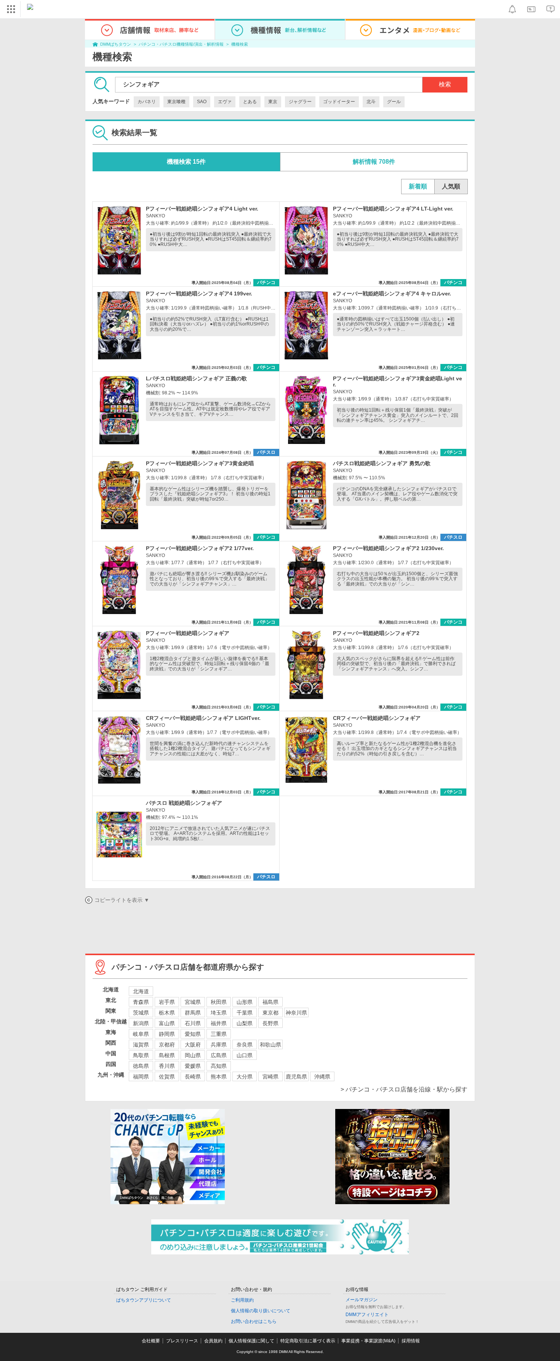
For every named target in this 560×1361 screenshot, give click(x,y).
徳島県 (141, 1066)
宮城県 (193, 1002)
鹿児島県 (296, 1077)
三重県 (219, 1034)
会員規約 (213, 1340)
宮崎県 (270, 1077)
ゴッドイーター (339, 101)
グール (394, 101)
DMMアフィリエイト (367, 1314)
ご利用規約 (242, 1300)
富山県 (167, 1023)
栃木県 (167, 1013)
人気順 (451, 186)
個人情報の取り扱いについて (260, 1310)
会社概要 (151, 1340)
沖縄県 (322, 1077)
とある (250, 101)
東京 (272, 101)
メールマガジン (362, 1299)
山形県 (245, 1002)
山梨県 (245, 1023)
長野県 (270, 1023)
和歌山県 (270, 1045)
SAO (201, 101)
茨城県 (141, 1013)
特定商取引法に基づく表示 (307, 1340)
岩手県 (167, 1002)
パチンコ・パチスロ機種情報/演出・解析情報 (181, 44)
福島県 (270, 1002)
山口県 (245, 1055)
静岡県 (167, 1034)
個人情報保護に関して (251, 1340)
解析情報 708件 (374, 161)
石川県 (193, 1023)
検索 (445, 84)
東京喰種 (176, 101)
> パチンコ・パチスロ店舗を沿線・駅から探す (404, 1089)
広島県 (219, 1055)
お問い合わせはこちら (254, 1321)
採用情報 (411, 1340)
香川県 (167, 1066)
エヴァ (225, 101)
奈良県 (245, 1045)
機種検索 (239, 44)
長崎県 (193, 1077)
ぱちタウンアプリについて (143, 1300)
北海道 (141, 991)
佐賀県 (167, 1077)
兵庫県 (219, 1045)
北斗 (371, 101)
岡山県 (193, 1055)
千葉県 (245, 1013)
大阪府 (193, 1045)
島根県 (167, 1055)
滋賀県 (141, 1045)
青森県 (141, 1002)
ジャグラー (300, 101)
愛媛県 (193, 1066)
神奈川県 (296, 1013)
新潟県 (141, 1023)
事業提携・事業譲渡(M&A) (368, 1340)
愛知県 (193, 1034)
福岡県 (141, 1077)
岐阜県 (141, 1034)
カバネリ (147, 101)
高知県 (219, 1066)
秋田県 (219, 1002)
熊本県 (219, 1077)
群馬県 (193, 1013)
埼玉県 (219, 1013)
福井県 (219, 1023)
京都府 (167, 1045)
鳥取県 (141, 1055)
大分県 (245, 1077)
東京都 (270, 1013)
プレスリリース (182, 1340)
